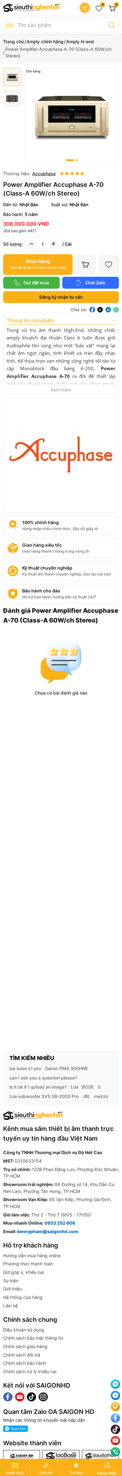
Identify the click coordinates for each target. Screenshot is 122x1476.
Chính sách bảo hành (24, 1363)
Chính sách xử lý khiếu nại (29, 1371)
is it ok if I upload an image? (38, 1087)
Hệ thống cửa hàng (23, 1297)
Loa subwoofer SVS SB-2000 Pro (44, 1096)
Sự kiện (10, 1280)
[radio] (62, 173)
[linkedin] (108, 310)
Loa (74, 1087)
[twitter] (100, 310)
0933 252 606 (59, 1223)
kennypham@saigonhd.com (47, 1231)
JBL (86, 1096)
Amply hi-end (80, 41)
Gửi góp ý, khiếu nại (23, 1272)
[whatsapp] (116, 310)
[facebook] (92, 310)
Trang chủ (13, 41)
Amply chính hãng (45, 41)
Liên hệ (10, 1305)
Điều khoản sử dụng (23, 1329)
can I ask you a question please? (43, 1077)
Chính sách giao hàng (25, 1346)
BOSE (88, 1087)
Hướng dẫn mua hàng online (32, 1255)
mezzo (101, 1096)
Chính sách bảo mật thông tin (33, 1338)
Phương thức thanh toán (28, 1263)
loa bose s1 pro (25, 1068)
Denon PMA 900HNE (66, 1068)
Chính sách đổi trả (21, 1355)
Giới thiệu (12, 1288)
